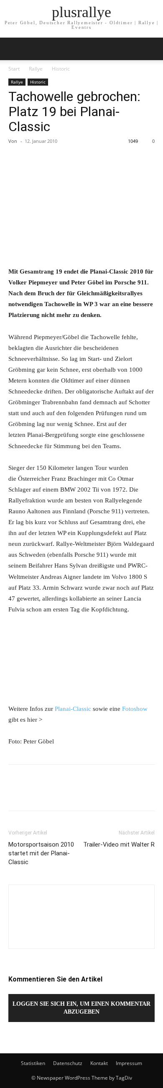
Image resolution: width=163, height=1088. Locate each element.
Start (14, 68)
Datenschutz (67, 1063)
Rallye (36, 68)
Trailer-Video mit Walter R (119, 844)
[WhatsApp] (74, 160)
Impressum (129, 1063)
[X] (36, 160)
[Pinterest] (55, 160)
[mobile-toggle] (14, 49)
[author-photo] (81, 934)
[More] (94, 160)
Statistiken (33, 1063)
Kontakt (99, 1063)
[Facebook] (16, 160)
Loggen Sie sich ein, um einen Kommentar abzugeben (81, 1008)
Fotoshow (135, 708)
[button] (151, 49)
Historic (61, 68)
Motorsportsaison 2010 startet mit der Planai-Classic (41, 853)
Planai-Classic (73, 708)
